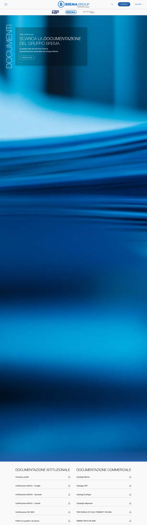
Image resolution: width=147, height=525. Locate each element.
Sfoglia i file (27, 58)
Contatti (124, 4)
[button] (19, 4)
